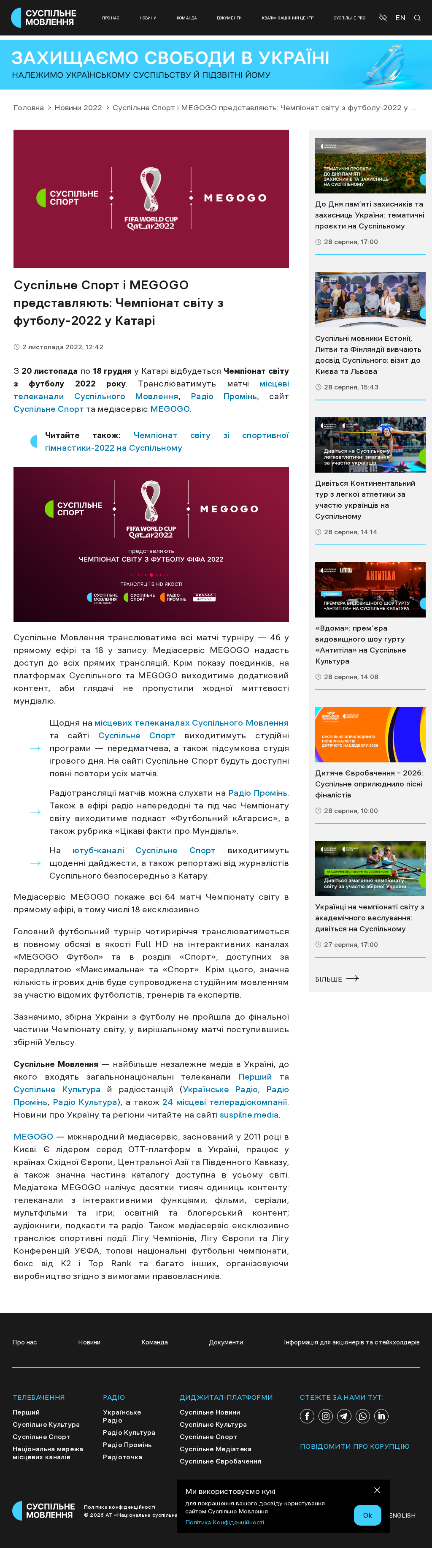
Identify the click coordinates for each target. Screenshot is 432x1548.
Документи (229, 18)
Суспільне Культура (57, 1089)
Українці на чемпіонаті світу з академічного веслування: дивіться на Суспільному (369, 918)
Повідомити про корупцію (355, 1446)
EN (400, 18)
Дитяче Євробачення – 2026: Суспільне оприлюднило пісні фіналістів (369, 784)
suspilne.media (249, 1114)
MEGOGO (170, 409)
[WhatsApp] (363, 1416)
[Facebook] (307, 1416)
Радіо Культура (85, 1102)
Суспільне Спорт (49, 409)
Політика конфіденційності (119, 1507)
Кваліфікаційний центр (287, 18)
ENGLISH (402, 1515)
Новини (148, 18)
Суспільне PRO (349, 18)
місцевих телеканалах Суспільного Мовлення (191, 722)
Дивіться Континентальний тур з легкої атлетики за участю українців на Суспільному (365, 499)
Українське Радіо (220, 1089)
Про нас (110, 18)
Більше (328, 979)
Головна (29, 108)
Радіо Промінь (224, 396)
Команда (187, 18)
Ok (367, 1515)
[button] (384, 17)
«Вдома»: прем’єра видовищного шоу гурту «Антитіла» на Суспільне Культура (360, 644)
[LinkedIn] (381, 1416)
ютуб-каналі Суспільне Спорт (144, 850)
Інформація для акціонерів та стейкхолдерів (352, 1342)
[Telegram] (344, 1416)
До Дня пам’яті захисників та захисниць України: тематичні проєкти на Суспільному (369, 215)
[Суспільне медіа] (370, 165)
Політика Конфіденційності (224, 1522)
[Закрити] (377, 1492)
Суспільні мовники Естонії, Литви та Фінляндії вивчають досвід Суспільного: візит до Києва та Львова (368, 355)
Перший (255, 1076)
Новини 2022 (78, 108)
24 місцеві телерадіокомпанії (224, 1102)
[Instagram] (326, 1416)
